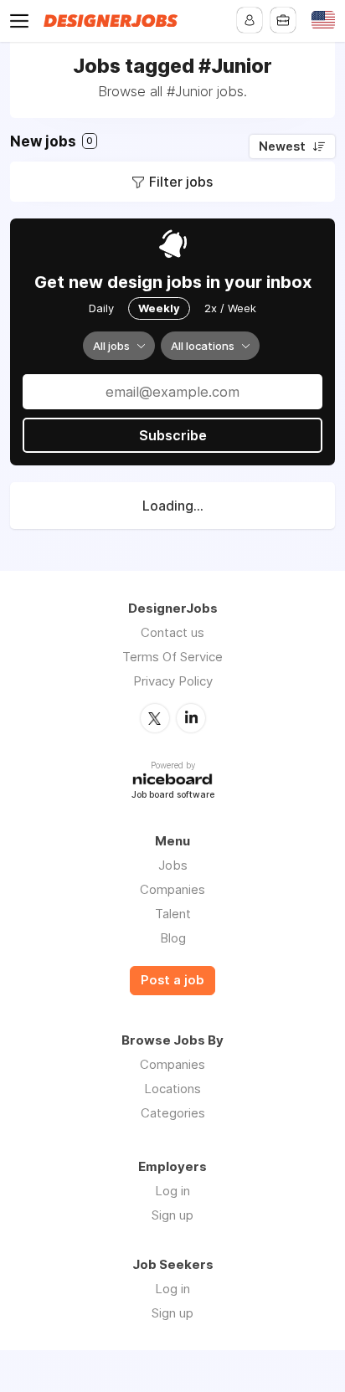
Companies (172, 889)
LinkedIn (191, 718)
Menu (22, 20)
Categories (173, 1113)
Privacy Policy (173, 681)
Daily (101, 308)
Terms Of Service (172, 657)
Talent (173, 914)
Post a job (172, 980)
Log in (172, 1191)
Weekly (159, 308)
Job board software (172, 795)
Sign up (172, 1215)
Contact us (172, 632)
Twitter (155, 718)
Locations (172, 1089)
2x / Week (230, 308)
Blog (173, 938)
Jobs (173, 865)
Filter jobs (181, 181)
